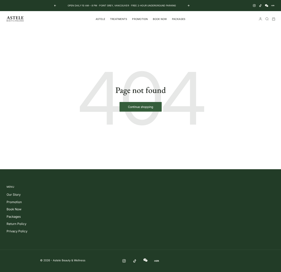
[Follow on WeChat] (266, 5)
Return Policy (16, 224)
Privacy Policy (17, 231)
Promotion (140, 19)
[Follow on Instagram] (254, 5)
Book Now (160, 19)
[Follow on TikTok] (260, 5)
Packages (179, 19)
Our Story (14, 195)
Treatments (118, 19)
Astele (100, 19)
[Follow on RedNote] (272, 5)
